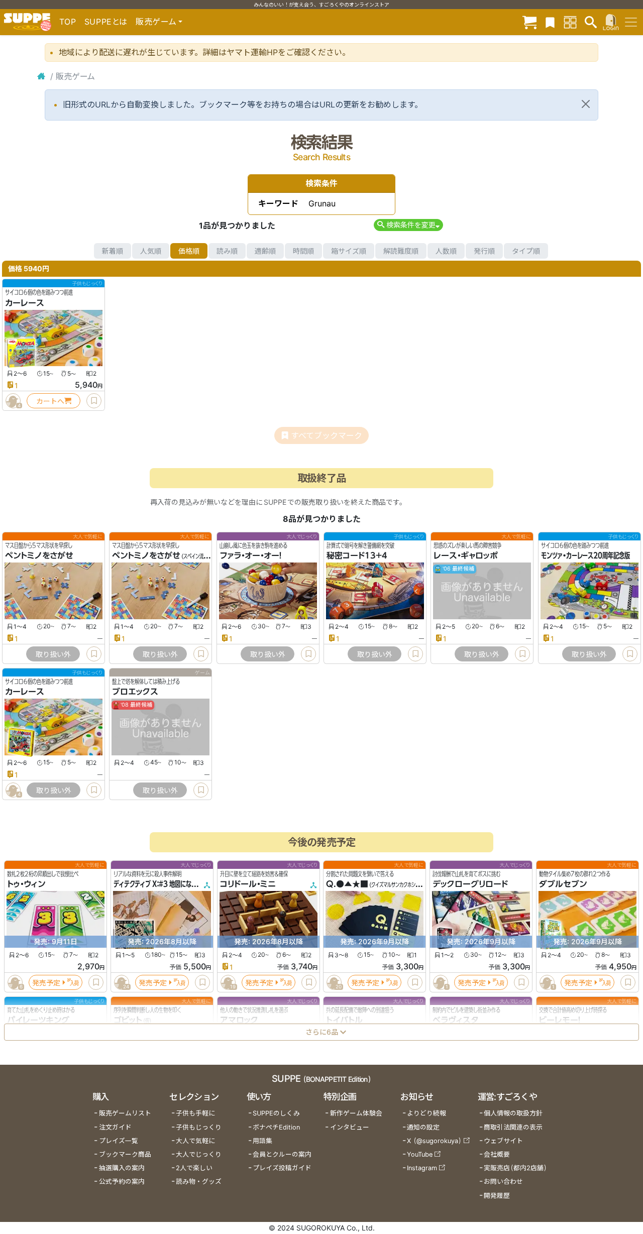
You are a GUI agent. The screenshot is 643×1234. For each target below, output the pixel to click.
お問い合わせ (503, 1181)
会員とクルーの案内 (282, 1154)
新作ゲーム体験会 (356, 1113)
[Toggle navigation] (631, 22)
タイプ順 (526, 251)
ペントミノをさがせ (39, 556)
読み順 (227, 251)
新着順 (112, 251)
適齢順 (265, 251)
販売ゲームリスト (125, 1113)
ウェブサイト (503, 1141)
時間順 (303, 251)
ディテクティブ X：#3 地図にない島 (158, 884)
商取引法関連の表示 (513, 1127)
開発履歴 (497, 1195)
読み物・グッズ (199, 1181)
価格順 (188, 251)
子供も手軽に (195, 1113)
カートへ (50, 401)
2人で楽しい (194, 1168)
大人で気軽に (195, 1141)
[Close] (586, 104)
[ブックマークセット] (550, 22)
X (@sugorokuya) (434, 1141)
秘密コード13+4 (357, 556)
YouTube (420, 1154)
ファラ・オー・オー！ (251, 556)
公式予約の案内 (122, 1181)
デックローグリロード (470, 884)
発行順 (484, 251)
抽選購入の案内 (122, 1168)
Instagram (422, 1168)
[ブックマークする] (93, 400)
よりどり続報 (426, 1113)
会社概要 (497, 1154)
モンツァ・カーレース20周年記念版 (585, 556)
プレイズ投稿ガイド (282, 1168)
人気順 (150, 251)
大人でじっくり (199, 1154)
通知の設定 (423, 1127)
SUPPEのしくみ (276, 1113)
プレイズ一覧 (118, 1141)
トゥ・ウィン (26, 884)
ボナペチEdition (276, 1127)
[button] (408, 225)
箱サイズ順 (348, 251)
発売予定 (46, 982)
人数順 (446, 251)
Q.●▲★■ (347, 884)
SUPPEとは (106, 22)
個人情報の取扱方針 (513, 1113)
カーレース (24, 303)
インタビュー (349, 1127)
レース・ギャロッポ (466, 556)
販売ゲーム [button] (156, 22)
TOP (67, 22)
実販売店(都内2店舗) (515, 1168)
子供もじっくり (199, 1127)
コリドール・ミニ (248, 884)
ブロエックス (135, 692)
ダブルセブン (563, 884)
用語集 (262, 1141)
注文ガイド (115, 1127)
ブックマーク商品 (125, 1154)
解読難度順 (400, 251)
